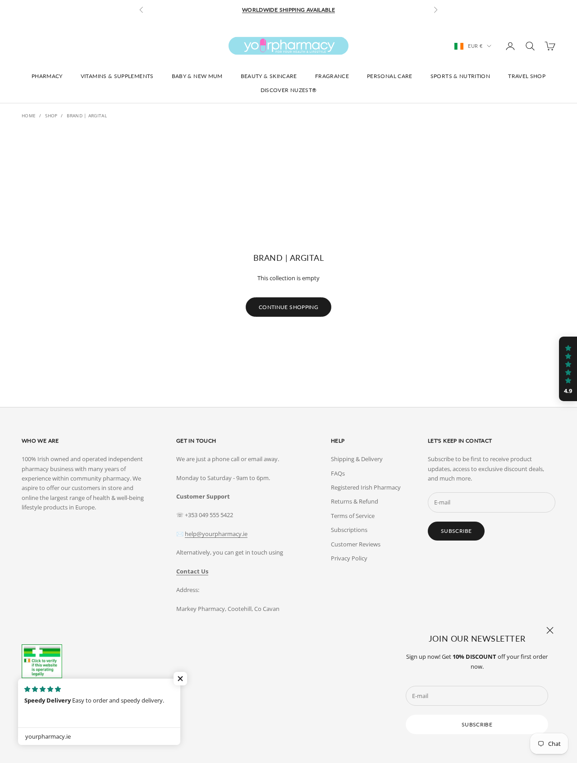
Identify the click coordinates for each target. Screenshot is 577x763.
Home (29, 115)
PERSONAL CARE (389, 76)
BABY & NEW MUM (197, 76)
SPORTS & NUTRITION (460, 76)
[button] (180, 678)
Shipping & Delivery (357, 459)
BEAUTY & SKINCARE (269, 76)
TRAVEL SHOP (526, 76)
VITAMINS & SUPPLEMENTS (117, 76)
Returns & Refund (354, 501)
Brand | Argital (87, 115)
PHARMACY (47, 76)
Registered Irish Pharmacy (366, 487)
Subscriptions (349, 530)
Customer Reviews (355, 544)
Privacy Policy (349, 558)
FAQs (338, 473)
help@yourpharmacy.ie (216, 534)
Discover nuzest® (289, 90)
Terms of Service (353, 516)
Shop (51, 115)
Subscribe (477, 724)
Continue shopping (288, 307)
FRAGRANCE (332, 76)
